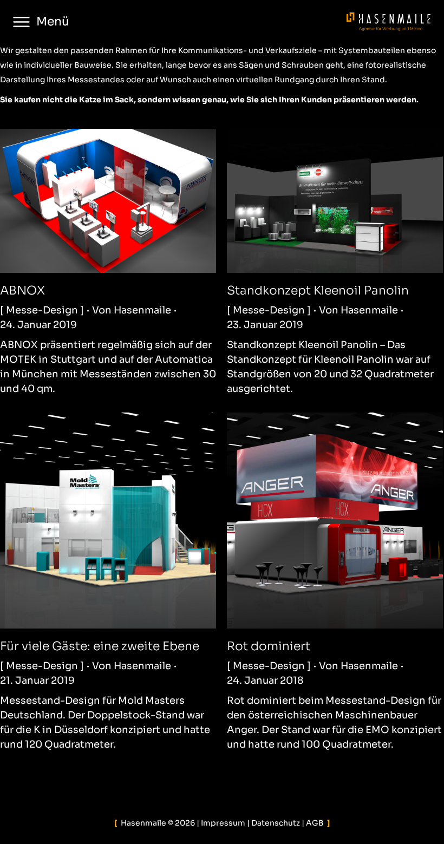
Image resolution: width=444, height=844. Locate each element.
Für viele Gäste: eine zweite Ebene (99, 646)
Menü (52, 21)
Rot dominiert (268, 646)
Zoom (94, 201)
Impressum (223, 823)
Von (131, 310)
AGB (315, 823)
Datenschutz (275, 823)
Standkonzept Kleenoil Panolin (318, 290)
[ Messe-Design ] (42, 310)
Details (123, 201)
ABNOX (22, 290)
